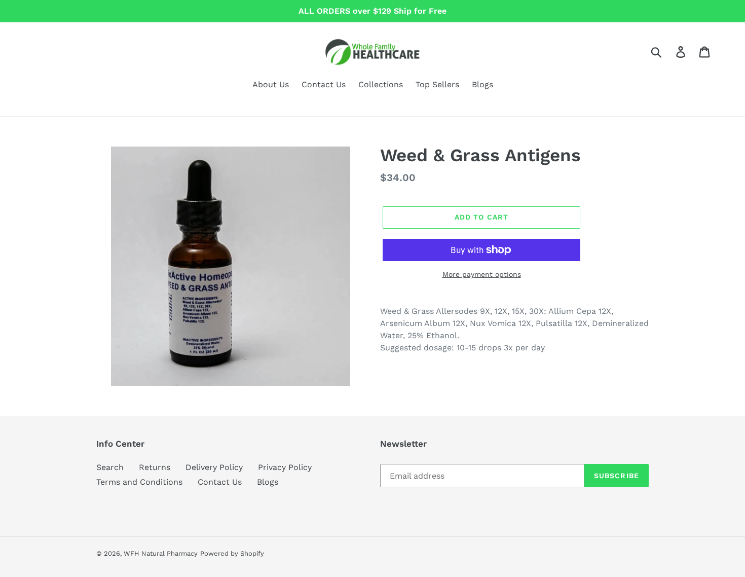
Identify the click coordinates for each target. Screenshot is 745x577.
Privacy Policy (285, 467)
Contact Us (220, 482)
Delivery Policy (214, 467)
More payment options (481, 274)
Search (110, 467)
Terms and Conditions (139, 482)
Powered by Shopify (232, 553)
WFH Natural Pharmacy (161, 553)
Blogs (267, 482)
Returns (154, 467)
